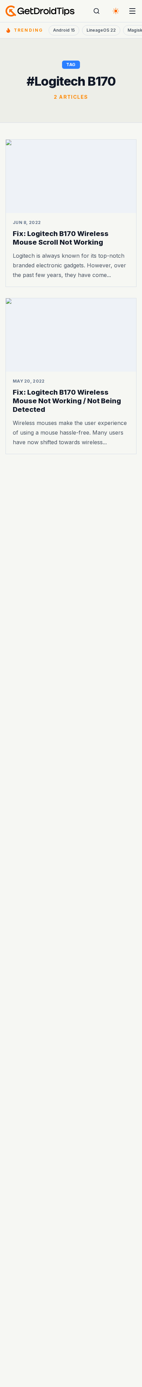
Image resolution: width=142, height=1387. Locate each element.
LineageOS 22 (101, 30)
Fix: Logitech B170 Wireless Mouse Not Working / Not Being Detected (67, 400)
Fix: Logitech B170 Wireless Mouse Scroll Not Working (61, 238)
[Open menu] (132, 11)
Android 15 (64, 30)
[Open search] (96, 11)
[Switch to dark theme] (116, 11)
